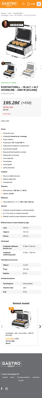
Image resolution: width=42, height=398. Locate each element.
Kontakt (21, 380)
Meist (12, 377)
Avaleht (5, 377)
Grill (9, 13)
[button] (21, 75)
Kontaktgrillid (18, 13)
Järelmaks (35, 377)
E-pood (3, 13)
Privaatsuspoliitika (23, 377)
